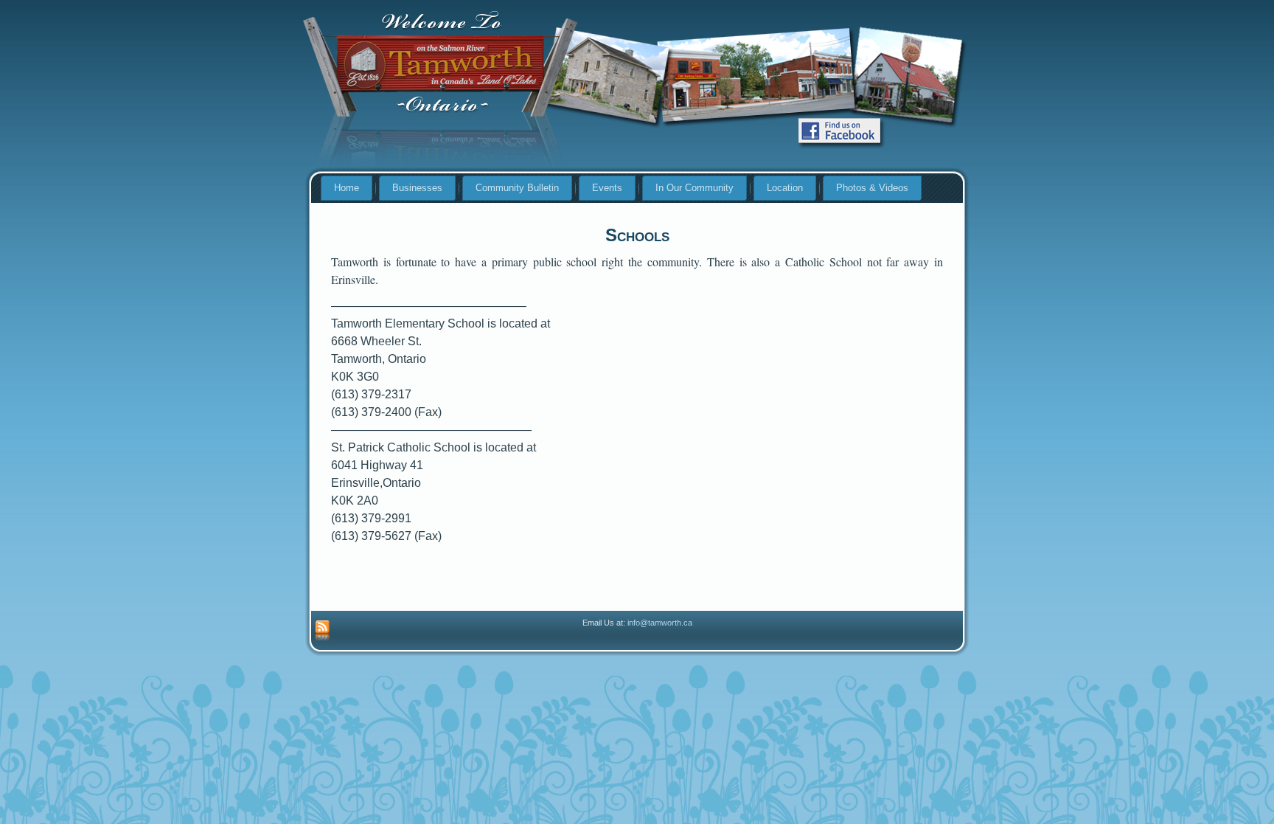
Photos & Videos (872, 187)
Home (346, 187)
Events (607, 187)
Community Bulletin (517, 187)
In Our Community (694, 187)
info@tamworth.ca (659, 622)
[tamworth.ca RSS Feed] (323, 631)
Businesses (417, 187)
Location (785, 187)
